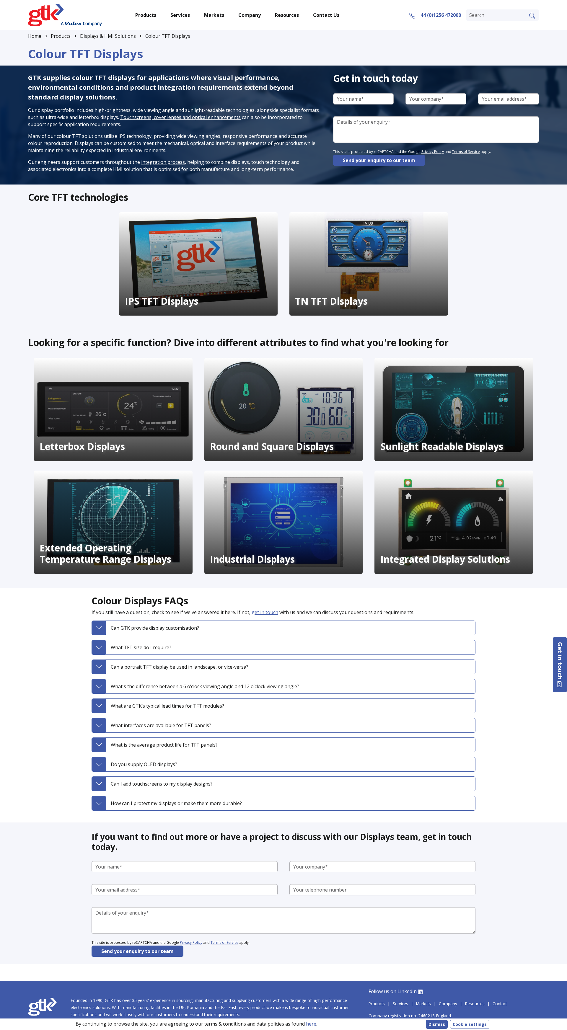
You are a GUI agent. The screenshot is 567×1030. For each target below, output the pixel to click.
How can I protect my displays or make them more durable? (176, 803)
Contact (500, 1003)
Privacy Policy (432, 151)
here (311, 1024)
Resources (475, 1003)
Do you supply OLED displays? (144, 764)
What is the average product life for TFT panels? (164, 745)
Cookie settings (470, 1024)
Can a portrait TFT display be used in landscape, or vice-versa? (179, 667)
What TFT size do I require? (141, 647)
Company (448, 1003)
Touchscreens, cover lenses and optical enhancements (180, 117)
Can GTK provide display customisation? (155, 628)
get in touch (265, 612)
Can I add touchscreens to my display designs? (162, 784)
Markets (423, 1003)
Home (34, 36)
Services (400, 1003)
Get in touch (560, 661)
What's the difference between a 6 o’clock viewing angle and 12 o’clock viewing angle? (205, 686)
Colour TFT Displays (167, 36)
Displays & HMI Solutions (108, 36)
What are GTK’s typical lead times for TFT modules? (167, 706)
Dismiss (436, 1024)
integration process (163, 162)
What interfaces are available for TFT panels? (161, 725)
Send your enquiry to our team (379, 160)
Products (61, 36)
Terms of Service (466, 151)
